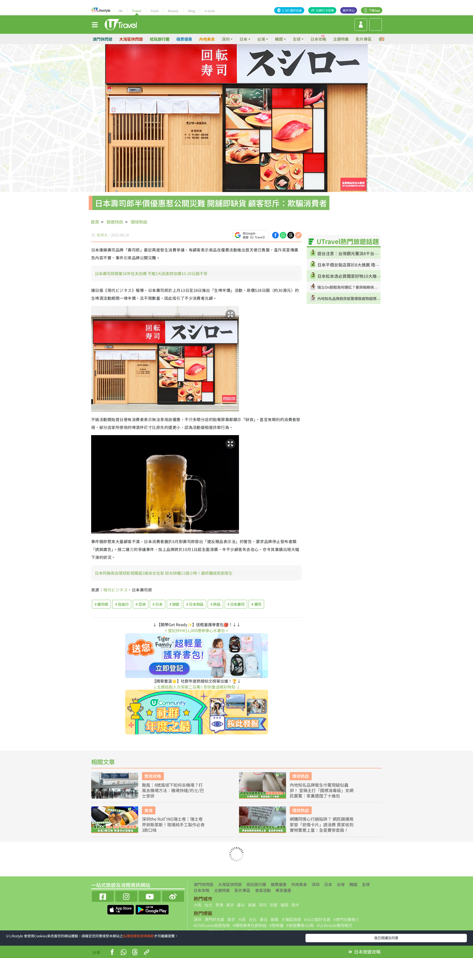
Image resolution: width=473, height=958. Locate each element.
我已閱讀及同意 (386, 937)
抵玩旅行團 (159, 39)
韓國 (353, 884)
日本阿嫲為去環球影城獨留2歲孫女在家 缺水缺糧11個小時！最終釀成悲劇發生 (164, 573)
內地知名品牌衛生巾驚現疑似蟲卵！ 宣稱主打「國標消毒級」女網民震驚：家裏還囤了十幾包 (322, 790)
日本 (328, 884)
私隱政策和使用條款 (138, 935)
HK (120, 10)
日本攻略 (318, 39)
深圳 (316, 884)
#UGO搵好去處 (317, 919)
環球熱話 (139, 222)
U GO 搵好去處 (292, 10)
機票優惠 (184, 39)
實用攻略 (152, 776)
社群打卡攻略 (325, 10)
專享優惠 (283, 890)
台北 (208, 905)
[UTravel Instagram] (126, 895)
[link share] (298, 234)
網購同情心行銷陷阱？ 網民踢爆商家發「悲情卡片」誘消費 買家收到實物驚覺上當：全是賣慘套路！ (322, 824)
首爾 (252, 905)
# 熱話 (215, 604)
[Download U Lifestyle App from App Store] (121, 909)
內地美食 (207, 39)
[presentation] (382, 39)
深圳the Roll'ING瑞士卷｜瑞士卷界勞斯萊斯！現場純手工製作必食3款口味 (173, 824)
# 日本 (157, 604)
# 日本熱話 (194, 604)
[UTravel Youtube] (149, 895)
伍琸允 (102, 234)
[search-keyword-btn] (375, 24)
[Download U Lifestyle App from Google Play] (152, 909)
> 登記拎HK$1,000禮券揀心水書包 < (196, 630)
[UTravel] (121, 24)
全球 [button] (297, 39)
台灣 (341, 884)
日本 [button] (243, 39)
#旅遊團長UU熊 (300, 925)
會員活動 (263, 890)
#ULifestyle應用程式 (334, 925)
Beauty (173, 10)
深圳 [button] (226, 39)
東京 (230, 905)
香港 (219, 905)
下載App (374, 10)
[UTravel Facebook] (103, 895)
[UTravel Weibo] (173, 895)
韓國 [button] (279, 39)
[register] (361, 24)
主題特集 (341, 39)
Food (154, 10)
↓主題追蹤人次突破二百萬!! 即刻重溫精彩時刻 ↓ (196, 687)
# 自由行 (122, 604)
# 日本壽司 (236, 604)
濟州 (295, 905)
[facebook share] (275, 234)
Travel (136, 10)
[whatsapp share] (283, 234)
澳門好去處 (214, 919)
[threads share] (290, 234)
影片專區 (364, 39)
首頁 (95, 222)
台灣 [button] (261, 39)
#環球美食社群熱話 (250, 925)
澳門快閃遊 (102, 39)
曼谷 (241, 905)
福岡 (284, 905)
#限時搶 (277, 925)
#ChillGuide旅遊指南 (212, 925)
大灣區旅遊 (291, 919)
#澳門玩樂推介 (346, 919)
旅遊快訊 (114, 222)
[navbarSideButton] (95, 24)
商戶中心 (349, 10)
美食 (148, 810)
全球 (366, 884)
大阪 (198, 905)
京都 (273, 905)
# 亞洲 (140, 604)
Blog (191, 10)
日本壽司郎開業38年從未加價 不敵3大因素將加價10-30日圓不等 (151, 273)
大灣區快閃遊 (131, 39)
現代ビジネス (115, 590)
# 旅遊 (174, 604)
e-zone (210, 10)
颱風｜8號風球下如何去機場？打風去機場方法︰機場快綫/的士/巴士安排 (173, 790)
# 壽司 (256, 604)
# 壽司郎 (101, 604)
